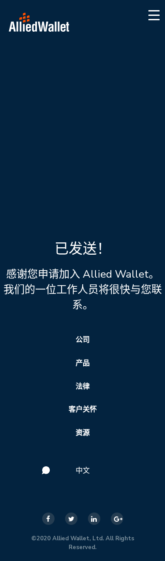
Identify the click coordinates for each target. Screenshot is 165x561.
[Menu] (154, 15)
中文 (83, 471)
